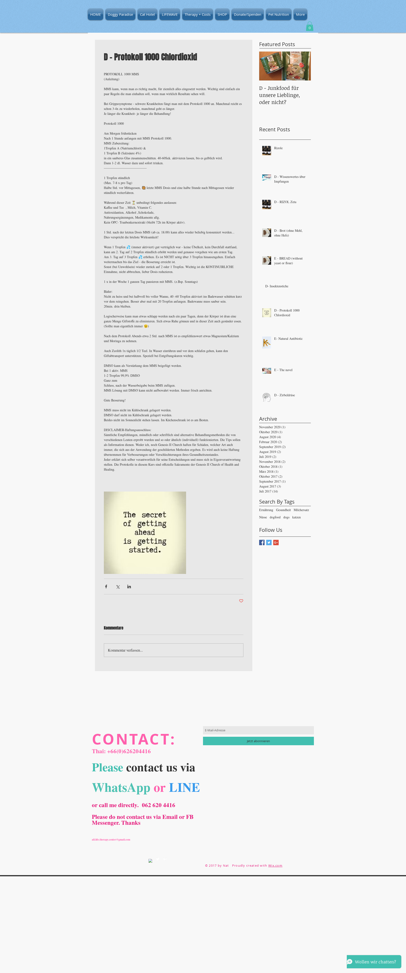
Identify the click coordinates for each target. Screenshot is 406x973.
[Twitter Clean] (158, 859)
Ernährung (266, 510)
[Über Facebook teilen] (106, 586)
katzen (296, 517)
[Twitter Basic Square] (269, 542)
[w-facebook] (150, 861)
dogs (286, 517)
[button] (310, 26)
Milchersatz (301, 510)
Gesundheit (283, 510)
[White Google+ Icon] (165, 859)
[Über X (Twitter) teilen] (117, 586)
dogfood (275, 517)
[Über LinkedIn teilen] (129, 586)
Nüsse (263, 517)
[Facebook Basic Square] (262, 542)
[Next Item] (303, 66)
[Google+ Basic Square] (276, 542)
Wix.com (275, 865)
